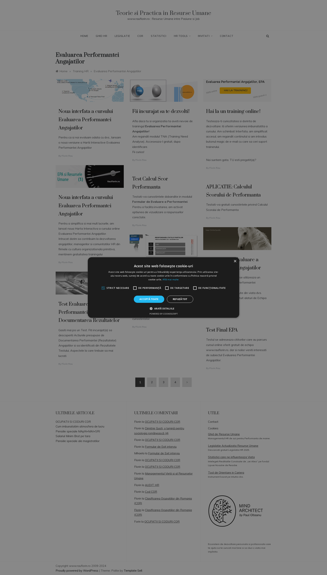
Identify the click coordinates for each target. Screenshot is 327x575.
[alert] (163, 287)
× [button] (235, 261)
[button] (163, 308)
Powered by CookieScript (163, 313)
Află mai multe (171, 279)
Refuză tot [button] (180, 299)
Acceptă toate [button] (148, 299)
